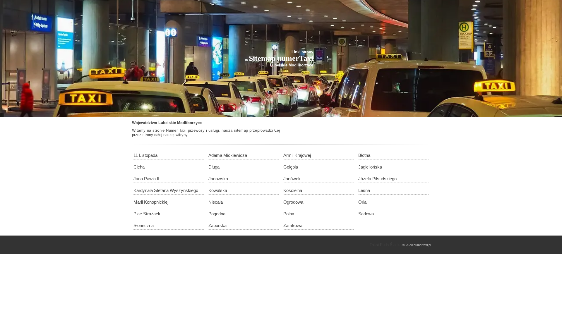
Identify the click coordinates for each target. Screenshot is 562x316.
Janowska (218, 178)
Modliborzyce (189, 123)
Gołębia (290, 166)
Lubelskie (167, 123)
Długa (214, 166)
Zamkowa (292, 225)
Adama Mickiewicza (227, 155)
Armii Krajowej (297, 155)
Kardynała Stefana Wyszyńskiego (165, 190)
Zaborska (217, 225)
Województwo (144, 123)
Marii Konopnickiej (150, 202)
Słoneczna (143, 225)
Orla (362, 202)
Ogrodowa (293, 202)
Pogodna (216, 213)
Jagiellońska (370, 166)
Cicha (139, 166)
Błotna (364, 155)
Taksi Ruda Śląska (386, 245)
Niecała (215, 202)
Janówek (292, 178)
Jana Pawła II (146, 178)
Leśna (364, 190)
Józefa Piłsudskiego (377, 178)
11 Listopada (145, 155)
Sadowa (366, 213)
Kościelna (292, 190)
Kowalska (217, 190)
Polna (288, 213)
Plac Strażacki (147, 213)
